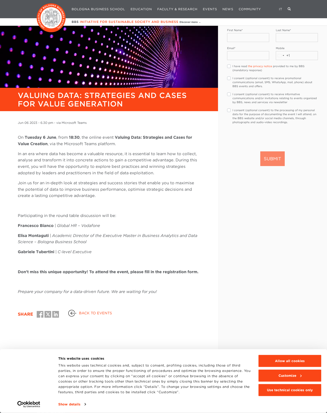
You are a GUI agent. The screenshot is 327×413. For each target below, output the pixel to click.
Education (141, 9)
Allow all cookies (290, 361)
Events (210, 9)
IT (280, 9)
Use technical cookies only (290, 390)
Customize (287, 375)
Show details (69, 404)
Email (231, 48)
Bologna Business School (98, 9)
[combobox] (283, 55)
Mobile (280, 48)
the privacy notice (260, 66)
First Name (235, 30)
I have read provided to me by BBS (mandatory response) (268, 68)
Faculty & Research (177, 9)
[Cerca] (289, 9)
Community (250, 9)
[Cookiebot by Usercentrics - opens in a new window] (28, 404)
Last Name (283, 30)
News (227, 9)
